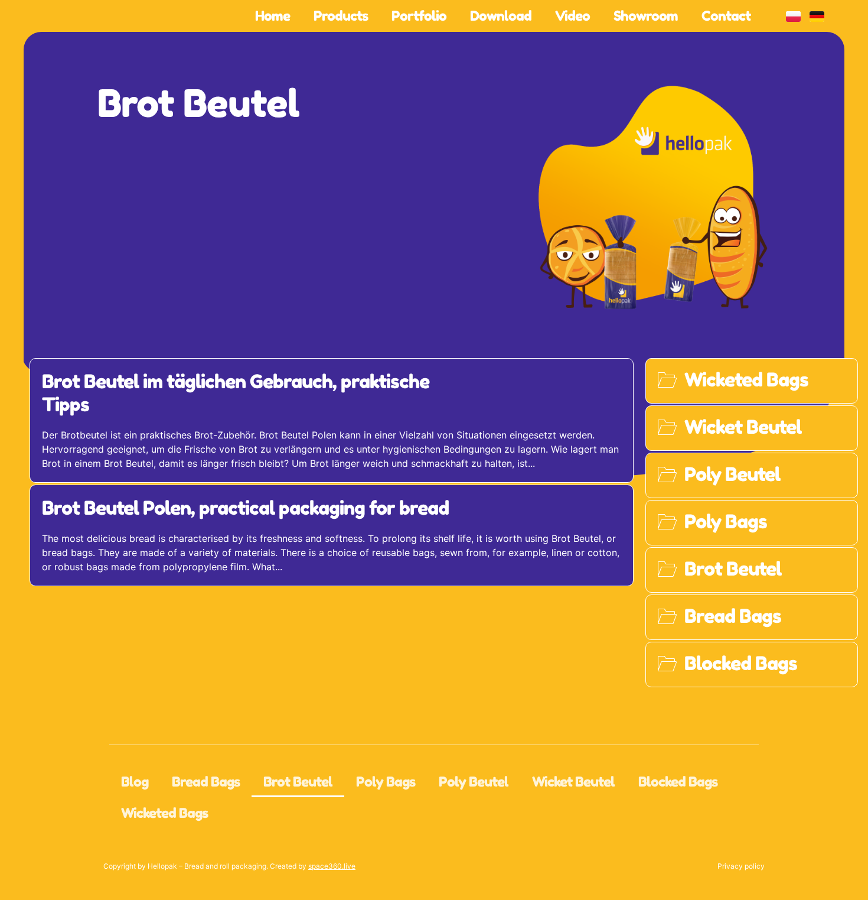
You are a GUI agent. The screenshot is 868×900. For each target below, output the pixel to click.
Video (572, 16)
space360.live (331, 866)
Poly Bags (385, 781)
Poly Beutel (473, 781)
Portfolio (418, 16)
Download (500, 16)
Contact (725, 16)
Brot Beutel (198, 103)
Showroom (646, 16)
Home (272, 16)
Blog (134, 781)
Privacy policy (741, 866)
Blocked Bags (677, 781)
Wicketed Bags (164, 813)
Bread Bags (206, 781)
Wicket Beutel (573, 781)
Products (341, 16)
